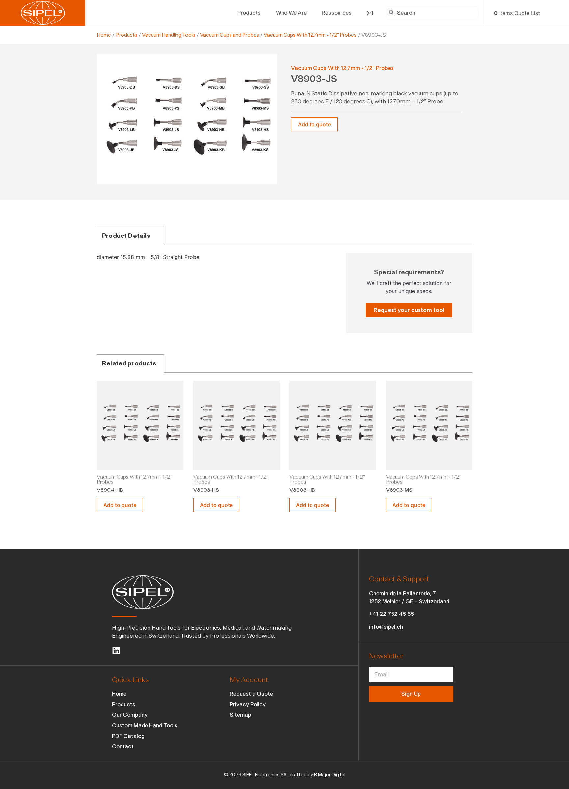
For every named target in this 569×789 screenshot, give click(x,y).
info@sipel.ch (386, 627)
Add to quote (314, 124)
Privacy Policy (248, 704)
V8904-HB (110, 490)
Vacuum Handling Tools (168, 35)
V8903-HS (206, 490)
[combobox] (432, 12)
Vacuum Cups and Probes (229, 35)
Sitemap (240, 715)
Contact (123, 746)
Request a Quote (251, 694)
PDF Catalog (128, 736)
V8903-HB (302, 490)
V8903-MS (399, 490)
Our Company (130, 715)
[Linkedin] (116, 651)
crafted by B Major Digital (317, 775)
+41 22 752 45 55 (391, 614)
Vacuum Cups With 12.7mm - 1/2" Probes (310, 35)
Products (126, 35)
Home (104, 35)
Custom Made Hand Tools (144, 725)
